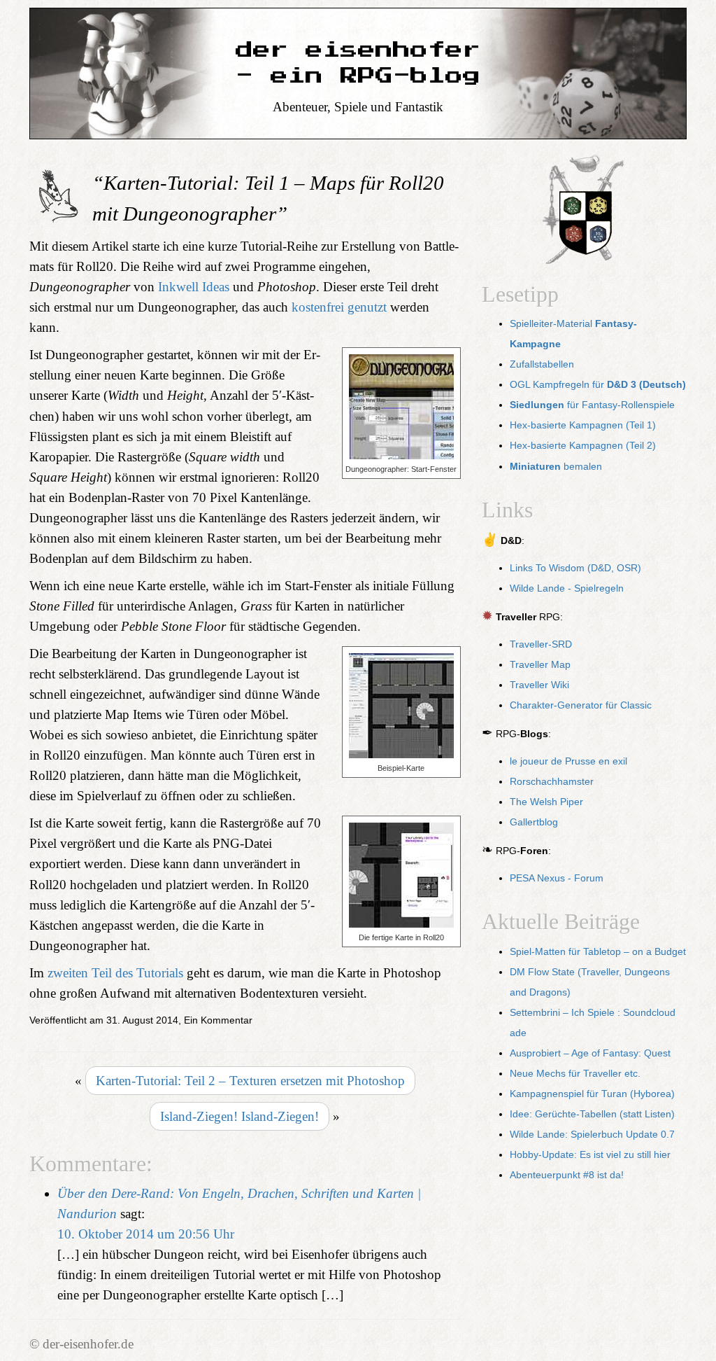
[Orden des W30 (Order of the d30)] (584, 211)
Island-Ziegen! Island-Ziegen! (239, 1116)
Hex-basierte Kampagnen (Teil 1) (583, 425)
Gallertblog (534, 822)
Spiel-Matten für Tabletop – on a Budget (598, 952)
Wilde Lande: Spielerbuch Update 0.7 (592, 1134)
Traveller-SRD (541, 644)
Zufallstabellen (542, 364)
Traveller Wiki (539, 685)
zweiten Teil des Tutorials (115, 972)
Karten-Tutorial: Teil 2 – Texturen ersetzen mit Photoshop (250, 1080)
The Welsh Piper (546, 802)
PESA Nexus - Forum (556, 878)
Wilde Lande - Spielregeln (567, 588)
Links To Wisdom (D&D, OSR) (575, 568)
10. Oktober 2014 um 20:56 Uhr (145, 1234)
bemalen (556, 466)
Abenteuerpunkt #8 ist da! (567, 1175)
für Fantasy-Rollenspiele (592, 405)
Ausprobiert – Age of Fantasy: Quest (590, 1053)
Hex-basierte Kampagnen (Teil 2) (583, 445)
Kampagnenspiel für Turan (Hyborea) (592, 1094)
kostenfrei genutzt (339, 307)
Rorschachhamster (552, 781)
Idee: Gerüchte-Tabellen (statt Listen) (592, 1114)
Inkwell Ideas (193, 286)
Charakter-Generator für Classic (581, 705)
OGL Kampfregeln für (598, 384)
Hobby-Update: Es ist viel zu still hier (590, 1155)
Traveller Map (540, 664)
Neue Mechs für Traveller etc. (575, 1073)
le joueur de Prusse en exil (568, 761)
